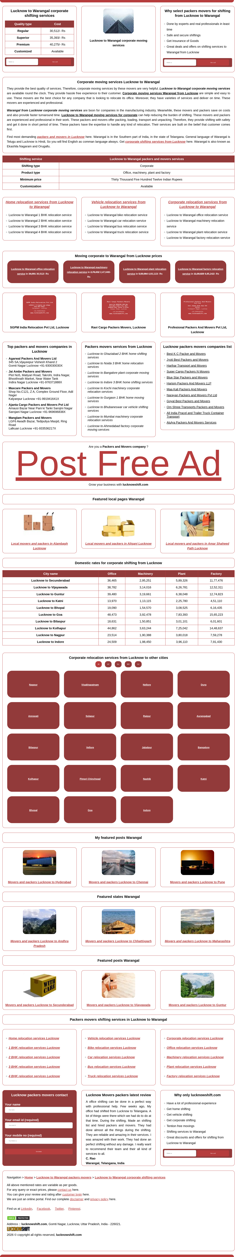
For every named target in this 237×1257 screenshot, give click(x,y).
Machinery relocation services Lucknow (195, 1057)
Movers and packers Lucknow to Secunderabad (39, 1005)
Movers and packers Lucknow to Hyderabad (39, 882)
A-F (108, 664)
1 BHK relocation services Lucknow (34, 1047)
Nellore (147, 684)
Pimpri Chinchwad (90, 779)
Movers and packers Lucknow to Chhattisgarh (118, 941)
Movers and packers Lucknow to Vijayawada (118, 1005)
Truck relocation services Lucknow (113, 1076)
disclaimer (77, 1199)
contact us (64, 1189)
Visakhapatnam (90, 684)
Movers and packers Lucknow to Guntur (197, 1005)
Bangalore (204, 747)
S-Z (138, 664)
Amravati (33, 716)
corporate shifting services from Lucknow (155, 141)
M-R (128, 664)
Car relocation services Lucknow (111, 1057)
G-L (118, 664)
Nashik (147, 779)
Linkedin (26, 1208)
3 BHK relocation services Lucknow (34, 1066)
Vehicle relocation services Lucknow (114, 1038)
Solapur (90, 716)
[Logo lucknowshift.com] (18, 1230)
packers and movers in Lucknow (61, 136)
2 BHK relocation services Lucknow (34, 1057)
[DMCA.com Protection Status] (18, 1219)
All (98, 664)
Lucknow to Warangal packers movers (63, 1177)
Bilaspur (33, 747)
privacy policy (99, 1199)
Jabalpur (147, 747)
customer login (72, 1194)
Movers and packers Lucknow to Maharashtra (197, 941)
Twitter (59, 1208)
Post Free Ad (118, 463)
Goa (90, 810)
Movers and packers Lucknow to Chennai (118, 882)
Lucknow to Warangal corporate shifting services (130, 1177)
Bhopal (33, 810)
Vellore (90, 747)
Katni (204, 779)
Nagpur (33, 684)
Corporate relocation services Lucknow (195, 1038)
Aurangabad (204, 716)
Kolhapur (33, 779)
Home (29, 1177)
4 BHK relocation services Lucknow (34, 1076)
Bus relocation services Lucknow (111, 1066)
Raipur (147, 716)
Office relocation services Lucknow (192, 1047)
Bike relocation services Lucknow (112, 1047)
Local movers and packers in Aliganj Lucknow (118, 543)
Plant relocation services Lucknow (191, 1066)
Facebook (43, 1208)
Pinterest (74, 1208)
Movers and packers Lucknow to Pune (197, 882)
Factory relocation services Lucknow (193, 1076)
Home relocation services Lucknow (34, 1038)
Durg (203, 684)
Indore (147, 810)
